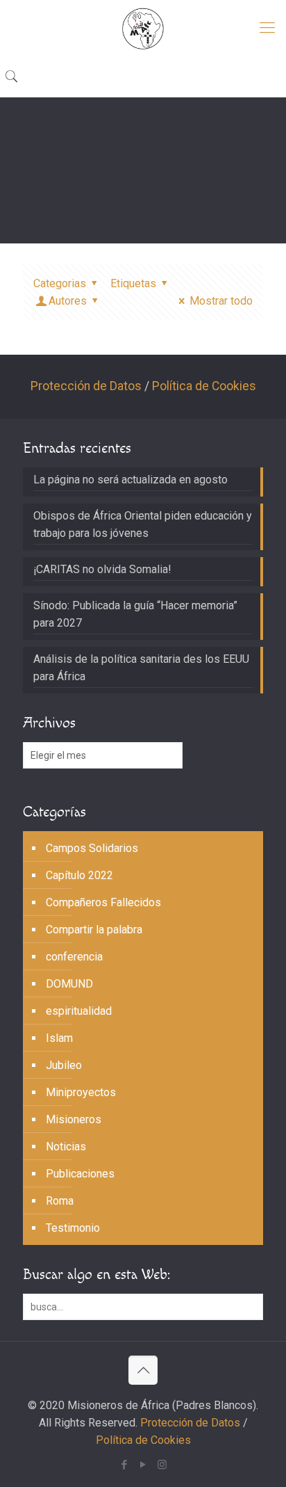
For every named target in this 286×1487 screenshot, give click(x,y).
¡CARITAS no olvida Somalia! (102, 569)
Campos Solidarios (92, 848)
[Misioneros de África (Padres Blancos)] (143, 28)
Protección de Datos (86, 386)
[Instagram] (162, 1464)
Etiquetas (133, 283)
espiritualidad (79, 1011)
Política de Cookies (204, 386)
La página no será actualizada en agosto (130, 479)
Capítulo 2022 (79, 875)
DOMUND (69, 983)
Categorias (59, 283)
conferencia (74, 956)
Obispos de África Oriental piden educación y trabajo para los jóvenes (142, 524)
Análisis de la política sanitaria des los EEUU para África (141, 667)
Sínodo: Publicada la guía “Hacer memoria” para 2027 (135, 614)
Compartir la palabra (94, 929)
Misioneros (73, 1119)
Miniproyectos (81, 1092)
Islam (59, 1038)
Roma (60, 1200)
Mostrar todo (221, 300)
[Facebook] (124, 1464)
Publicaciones (80, 1173)
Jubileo (64, 1065)
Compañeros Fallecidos (103, 902)
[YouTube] (143, 1464)
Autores (68, 300)
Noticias (66, 1146)
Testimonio (73, 1228)
